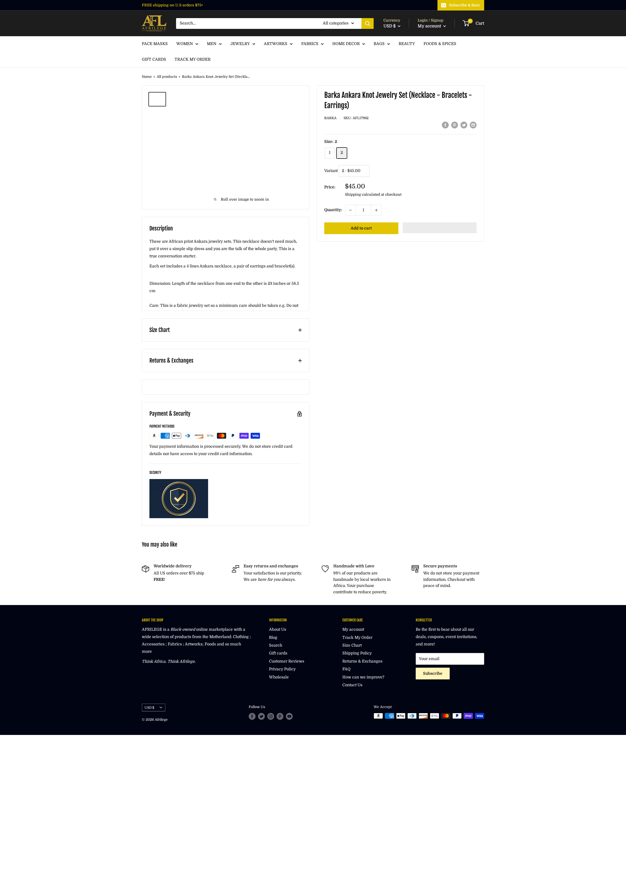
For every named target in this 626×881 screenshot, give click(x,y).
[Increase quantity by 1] (376, 210)
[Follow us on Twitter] (261, 716)
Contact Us (352, 685)
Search (275, 645)
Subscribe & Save (464, 5)
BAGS (379, 44)
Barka (330, 118)
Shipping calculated (362, 194)
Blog (273, 637)
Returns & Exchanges (362, 661)
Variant (331, 171)
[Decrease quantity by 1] (350, 210)
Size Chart (352, 645)
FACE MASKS (155, 44)
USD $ (149, 707)
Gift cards (278, 653)
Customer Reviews (286, 661)
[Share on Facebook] (445, 125)
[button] (440, 227)
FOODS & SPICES (440, 44)
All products (167, 77)
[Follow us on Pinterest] (280, 716)
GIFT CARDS (154, 59)
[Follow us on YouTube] (289, 716)
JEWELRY (240, 44)
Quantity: (333, 210)
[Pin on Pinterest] (454, 125)
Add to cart (361, 228)
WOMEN (184, 44)
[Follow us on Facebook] (252, 716)
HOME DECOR (346, 44)
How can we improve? (363, 677)
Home (147, 77)
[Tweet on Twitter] (463, 125)
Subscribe (432, 673)
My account (430, 26)
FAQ (346, 669)
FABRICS (309, 44)
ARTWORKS (275, 44)
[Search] (367, 23)
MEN (211, 44)
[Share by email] (473, 125)
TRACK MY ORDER (193, 59)
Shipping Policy (357, 653)
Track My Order (357, 637)
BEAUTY (407, 44)
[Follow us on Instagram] (270, 716)
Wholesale (279, 677)
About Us (277, 629)
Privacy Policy (282, 669)
